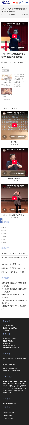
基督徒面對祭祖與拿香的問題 (11, 283)
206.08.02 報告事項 (8, 272)
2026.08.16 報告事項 (8, 264)
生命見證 (3, 236)
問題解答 (3, 242)
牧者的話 (3, 233)
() (14, 328)
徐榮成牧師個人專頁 (9, 412)
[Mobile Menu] (27, 2)
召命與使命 (14, 142)
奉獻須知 (13, 403)
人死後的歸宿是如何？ (9, 306)
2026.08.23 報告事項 (8, 253)
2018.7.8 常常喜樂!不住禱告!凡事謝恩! (6, 81)
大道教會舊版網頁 (8, 419)
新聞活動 (3, 227)
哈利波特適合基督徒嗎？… (10, 295)
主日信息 (14, 62)
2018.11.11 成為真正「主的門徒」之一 (14, 215)
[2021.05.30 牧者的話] (20, 80)
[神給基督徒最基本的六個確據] (6, 91)
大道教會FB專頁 (8, 415)
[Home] (1, 14)
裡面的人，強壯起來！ (14, 178)
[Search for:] (22, 2)
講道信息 (20, 62)
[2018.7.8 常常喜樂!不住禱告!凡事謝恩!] (6, 77)
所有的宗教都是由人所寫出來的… (13, 300)
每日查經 (3, 230)
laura (5, 62)
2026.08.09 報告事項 (8, 268)
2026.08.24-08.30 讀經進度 (11, 257)
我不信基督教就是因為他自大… (12, 289)
